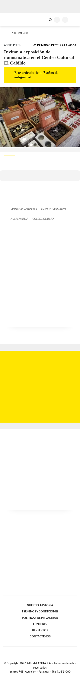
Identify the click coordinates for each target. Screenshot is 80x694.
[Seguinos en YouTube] (43, 677)
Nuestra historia (40, 605)
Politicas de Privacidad (40, 618)
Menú (74, 19)
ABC (11, 19)
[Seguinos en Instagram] (47, 677)
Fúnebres (40, 624)
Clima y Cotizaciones (43, 19)
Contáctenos (40, 636)
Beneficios (40, 630)
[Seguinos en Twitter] (38, 677)
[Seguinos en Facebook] (34, 677)
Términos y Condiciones (40, 611)
